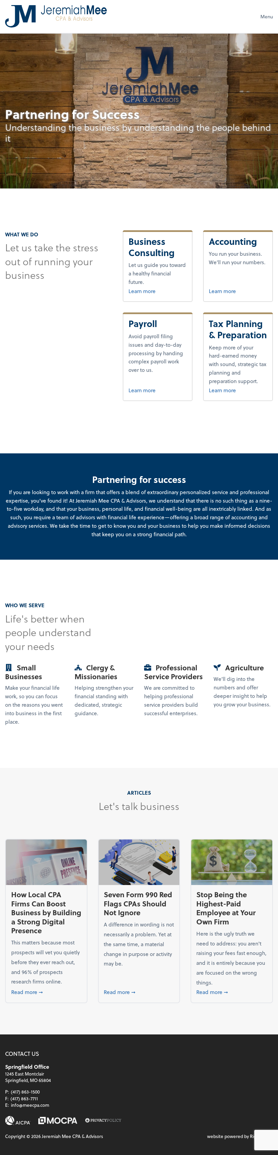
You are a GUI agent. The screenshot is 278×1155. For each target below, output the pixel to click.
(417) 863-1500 (25, 1091)
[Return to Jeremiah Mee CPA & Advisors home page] (56, 16)
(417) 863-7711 (24, 1098)
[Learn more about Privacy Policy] (103, 1120)
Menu (266, 16)
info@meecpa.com (30, 1105)
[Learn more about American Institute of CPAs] (18, 1120)
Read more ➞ (46, 992)
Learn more (157, 291)
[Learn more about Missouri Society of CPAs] (57, 1120)
